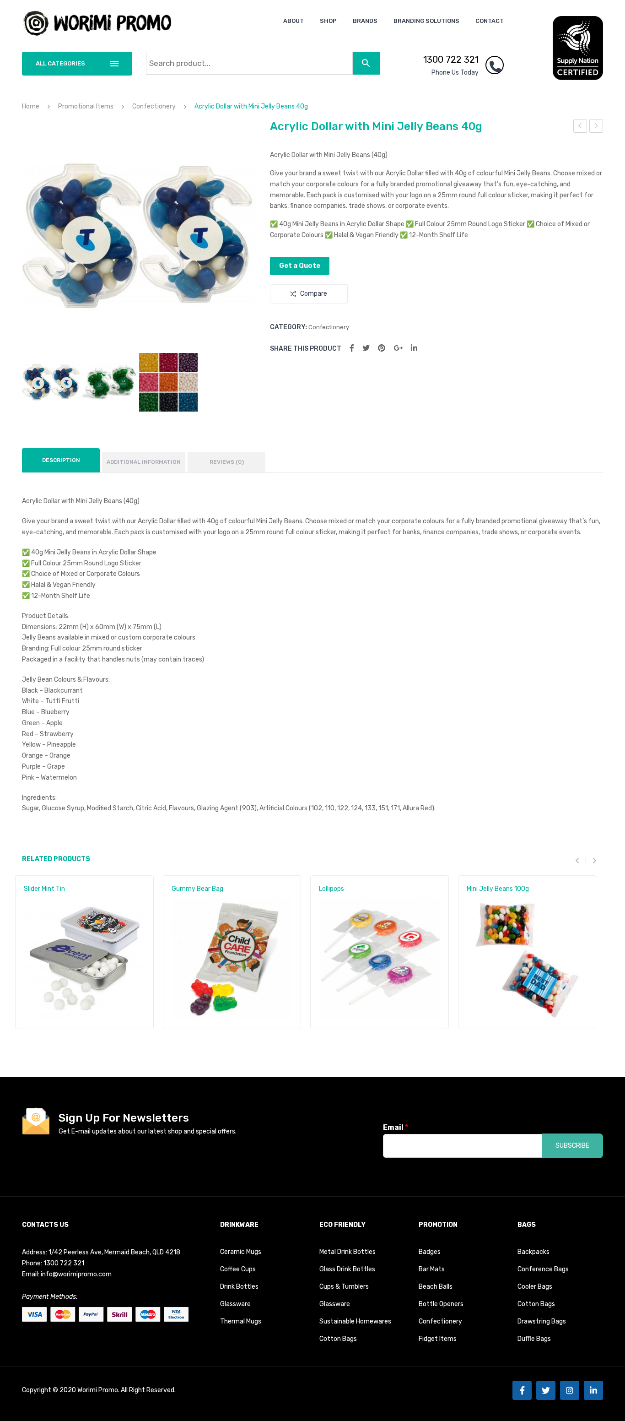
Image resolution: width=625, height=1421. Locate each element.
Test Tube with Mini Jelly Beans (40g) (580, 127)
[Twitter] (366, 348)
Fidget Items (438, 1339)
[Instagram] (569, 1390)
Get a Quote (299, 265)
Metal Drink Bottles (347, 1252)
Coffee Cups (238, 1269)
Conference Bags (543, 1269)
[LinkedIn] (414, 348)
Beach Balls (436, 1287)
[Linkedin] (593, 1390)
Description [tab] (61, 460)
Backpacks (533, 1252)
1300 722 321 (451, 59)
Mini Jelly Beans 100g (498, 889)
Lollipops (331, 889)
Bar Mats (432, 1269)
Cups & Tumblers (344, 1287)
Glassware (235, 1304)
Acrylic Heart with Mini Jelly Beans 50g (596, 127)
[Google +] (398, 348)
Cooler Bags (534, 1287)
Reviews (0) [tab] (227, 462)
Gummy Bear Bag (197, 889)
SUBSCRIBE (572, 1146)
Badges (430, 1252)
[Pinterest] (381, 348)
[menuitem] (293, 21)
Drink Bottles (239, 1287)
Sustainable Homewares (355, 1321)
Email (395, 1127)
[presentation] (581, 861)
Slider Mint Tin (44, 889)
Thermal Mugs (240, 1321)
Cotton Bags (338, 1339)
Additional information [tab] (144, 462)
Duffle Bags (534, 1339)
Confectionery (154, 106)
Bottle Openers (441, 1304)
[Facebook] (352, 348)
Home (30, 106)
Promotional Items (85, 106)
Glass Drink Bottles (347, 1269)
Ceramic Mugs (240, 1252)
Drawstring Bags (541, 1321)
